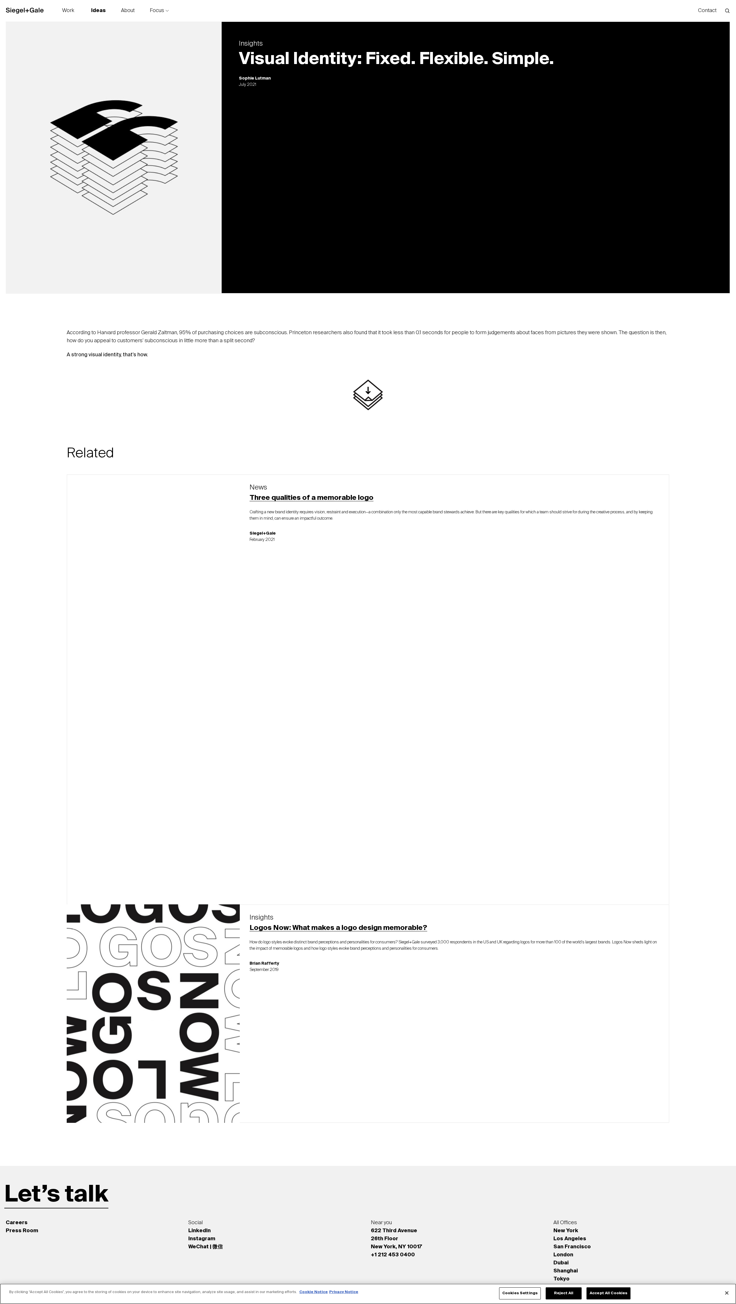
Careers (17, 1222)
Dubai (561, 1263)
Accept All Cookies (608, 1293)
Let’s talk (56, 1195)
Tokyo (561, 1279)
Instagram (201, 1238)
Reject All (563, 1293)
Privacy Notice (343, 1292)
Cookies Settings (520, 1293)
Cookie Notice (313, 1292)
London (563, 1254)
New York (565, 1230)
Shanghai (565, 1271)
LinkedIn (199, 1230)
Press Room (22, 1230)
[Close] (726, 1292)
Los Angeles (569, 1238)
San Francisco (572, 1246)
